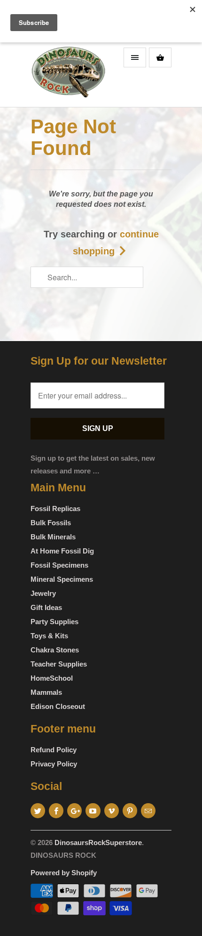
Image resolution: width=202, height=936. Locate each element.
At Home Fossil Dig (62, 551)
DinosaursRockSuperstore (98, 842)
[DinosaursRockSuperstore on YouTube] (92, 810)
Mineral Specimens (62, 579)
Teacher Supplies (59, 664)
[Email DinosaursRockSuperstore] (148, 810)
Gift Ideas (46, 607)
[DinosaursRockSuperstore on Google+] (74, 810)
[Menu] (135, 57)
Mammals (46, 692)
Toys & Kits (49, 636)
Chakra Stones (55, 650)
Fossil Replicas (55, 509)
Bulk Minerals (53, 537)
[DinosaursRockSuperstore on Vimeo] (111, 810)
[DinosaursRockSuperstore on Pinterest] (130, 810)
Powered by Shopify (64, 873)
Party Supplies (54, 622)
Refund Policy (54, 750)
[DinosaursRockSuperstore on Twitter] (38, 810)
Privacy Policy (54, 764)
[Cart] (160, 57)
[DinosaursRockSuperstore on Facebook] (56, 810)
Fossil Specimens (59, 565)
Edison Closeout (58, 706)
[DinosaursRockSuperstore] (68, 75)
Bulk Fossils (51, 523)
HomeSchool (52, 678)
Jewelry (43, 593)
